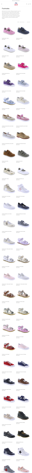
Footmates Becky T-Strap (5, 38)
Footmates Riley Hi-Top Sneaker (6, 196)
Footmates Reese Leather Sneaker (20, 108)
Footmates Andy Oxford (19, 38)
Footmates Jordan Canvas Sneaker (20, 73)
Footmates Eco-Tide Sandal (19, 266)
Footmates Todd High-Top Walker (20, 422)
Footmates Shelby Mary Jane (6, 73)
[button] (1, 4)
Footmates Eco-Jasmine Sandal (20, 301)
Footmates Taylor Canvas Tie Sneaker (21, 354)
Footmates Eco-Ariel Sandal (5, 108)
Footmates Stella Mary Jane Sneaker (7, 231)
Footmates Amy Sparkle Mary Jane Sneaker (7, 143)
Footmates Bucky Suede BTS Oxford (21, 143)
